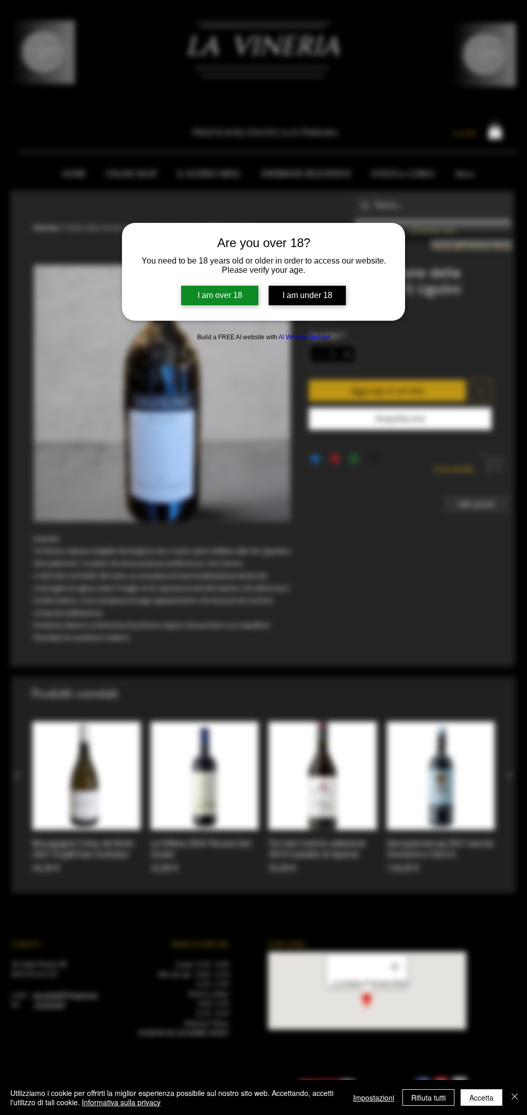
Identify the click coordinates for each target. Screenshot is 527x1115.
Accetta (481, 1097)
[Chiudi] (514, 1097)
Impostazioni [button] (373, 1097)
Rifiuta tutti (428, 1097)
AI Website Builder (304, 337)
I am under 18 (307, 295)
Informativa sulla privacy (121, 1102)
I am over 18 (220, 295)
